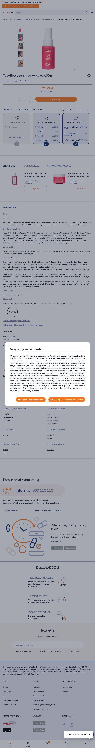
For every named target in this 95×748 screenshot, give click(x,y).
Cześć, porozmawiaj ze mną (78, 734)
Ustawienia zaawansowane (30, 399)
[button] (91, 732)
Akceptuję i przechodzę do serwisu (67, 399)
